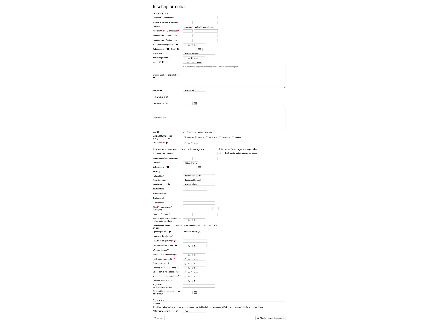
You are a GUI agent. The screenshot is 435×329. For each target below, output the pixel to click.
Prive (199, 62)
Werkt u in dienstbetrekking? (164, 254)
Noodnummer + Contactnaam (165, 30)
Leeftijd (156, 132)
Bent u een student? (161, 263)
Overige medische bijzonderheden (166, 75)
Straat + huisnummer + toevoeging (163, 208)
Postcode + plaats (160, 214)
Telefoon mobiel (159, 193)
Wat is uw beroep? (160, 250)
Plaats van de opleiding (162, 240)
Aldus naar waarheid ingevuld (165, 311)
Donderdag (226, 137)
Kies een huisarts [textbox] (191, 90)
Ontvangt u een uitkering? (163, 280)
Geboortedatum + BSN (164, 49)
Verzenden (158, 318)
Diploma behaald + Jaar (163, 245)
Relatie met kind (159, 184)
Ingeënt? (156, 62)
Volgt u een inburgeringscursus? (166, 276)
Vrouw (194, 163)
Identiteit (156, 303)
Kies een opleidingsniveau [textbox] (194, 231)
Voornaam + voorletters (163, 17)
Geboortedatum (159, 167)
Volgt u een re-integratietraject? (165, 271)
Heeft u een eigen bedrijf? (163, 259)
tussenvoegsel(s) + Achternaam (165, 22)
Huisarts (156, 90)
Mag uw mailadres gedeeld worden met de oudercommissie (167, 219)
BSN (155, 171)
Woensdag (213, 137)
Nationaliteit (158, 53)
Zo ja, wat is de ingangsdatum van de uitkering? (166, 292)
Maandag (190, 137)
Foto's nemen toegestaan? (163, 44)
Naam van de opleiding (162, 236)
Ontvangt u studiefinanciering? (165, 267)
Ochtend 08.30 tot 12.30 (162, 137)
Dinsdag (201, 137)
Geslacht (156, 26)
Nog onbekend (208, 27)
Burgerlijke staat (159, 180)
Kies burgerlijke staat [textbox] (192, 180)
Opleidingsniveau (160, 231)
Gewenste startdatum (161, 103)
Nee (196, 45)
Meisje (197, 27)
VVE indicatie (158, 142)
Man (188, 163)
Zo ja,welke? (162, 285)
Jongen (189, 27)
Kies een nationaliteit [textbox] (192, 53)
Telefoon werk (158, 198)
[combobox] (199, 53)
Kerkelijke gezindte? (161, 57)
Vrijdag (238, 137)
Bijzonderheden (159, 117)
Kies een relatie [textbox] (190, 184)
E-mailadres (158, 202)
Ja (189, 45)
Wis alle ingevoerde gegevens (271, 318)
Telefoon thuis (158, 188)
